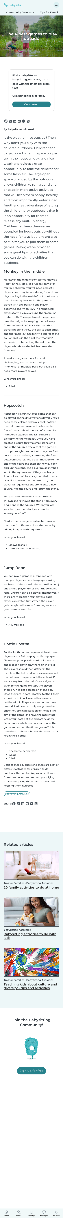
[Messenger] (23, 121)
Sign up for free (31, 1070)
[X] (10, 121)
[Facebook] (6, 121)
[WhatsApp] (28, 121)
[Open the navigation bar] (56, 5)
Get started (31, 104)
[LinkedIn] (15, 121)
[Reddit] (19, 121)
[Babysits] (12, 4)
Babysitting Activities (17, 793)
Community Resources (20, 12)
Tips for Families (14, 883)
